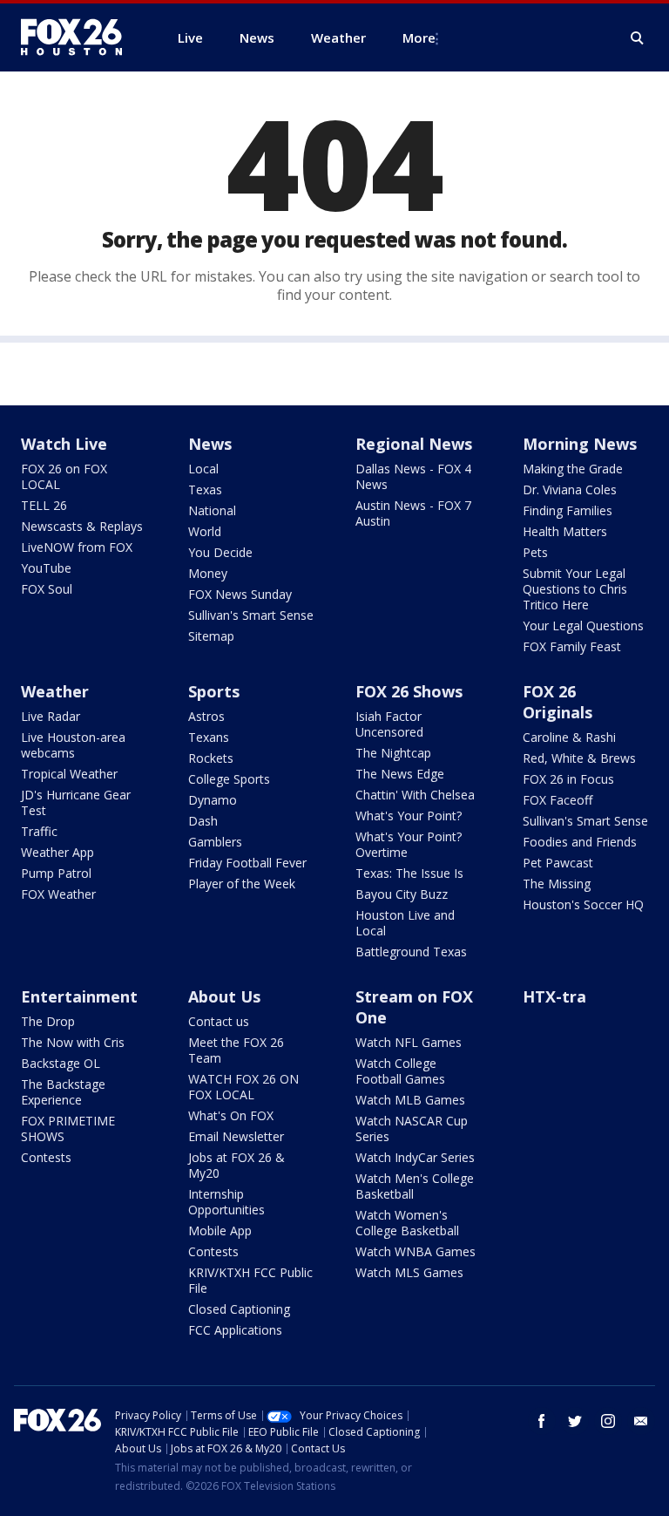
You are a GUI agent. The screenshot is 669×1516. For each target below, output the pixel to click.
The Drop (48, 1021)
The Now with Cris (73, 1042)
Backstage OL (60, 1063)
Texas (205, 489)
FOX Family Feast (572, 646)
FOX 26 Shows (409, 691)
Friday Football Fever (247, 862)
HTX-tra (554, 996)
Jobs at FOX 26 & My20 (236, 1165)
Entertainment (79, 996)
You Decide (220, 552)
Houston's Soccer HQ (583, 904)
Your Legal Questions (583, 625)
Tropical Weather (69, 773)
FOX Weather (58, 894)
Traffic (39, 831)
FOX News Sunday (240, 594)
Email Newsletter (236, 1136)
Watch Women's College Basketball (407, 1223)
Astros (206, 716)
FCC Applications (235, 1330)
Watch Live (64, 443)
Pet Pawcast (558, 862)
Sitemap (211, 636)
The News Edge (399, 773)
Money (207, 573)
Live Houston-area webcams (73, 745)
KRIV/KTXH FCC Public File (250, 1280)
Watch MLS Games (409, 1272)
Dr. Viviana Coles (570, 489)
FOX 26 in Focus (568, 779)
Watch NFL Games (408, 1042)
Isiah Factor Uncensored (389, 724)
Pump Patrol (56, 873)
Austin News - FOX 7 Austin (413, 513)
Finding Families (567, 510)
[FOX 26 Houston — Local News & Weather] (78, 37)
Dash (203, 820)
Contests (46, 1157)
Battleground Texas (411, 951)
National (212, 510)
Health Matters (565, 531)
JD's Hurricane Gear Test (76, 802)
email (641, 1421)
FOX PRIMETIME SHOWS (68, 1128)
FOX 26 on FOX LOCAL (64, 476)
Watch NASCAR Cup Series (411, 1128)
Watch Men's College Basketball (414, 1186)
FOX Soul (46, 589)
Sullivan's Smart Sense (251, 615)
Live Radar (50, 716)
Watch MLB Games (410, 1099)
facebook (542, 1421)
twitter (575, 1421)
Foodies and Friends (580, 841)
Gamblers (215, 841)
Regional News (413, 443)
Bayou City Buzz (401, 894)
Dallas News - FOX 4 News (413, 476)
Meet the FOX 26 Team (236, 1050)
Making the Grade (573, 468)
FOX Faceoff (557, 800)
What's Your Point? (408, 815)
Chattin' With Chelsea (415, 794)
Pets (535, 552)
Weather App (57, 852)
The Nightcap (393, 752)
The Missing (557, 883)
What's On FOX (231, 1115)
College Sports (229, 779)
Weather (55, 691)
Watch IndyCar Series (415, 1157)
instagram (608, 1421)
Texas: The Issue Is (409, 873)
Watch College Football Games (400, 1071)
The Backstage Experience (63, 1092)
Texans (208, 737)
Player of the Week (241, 883)
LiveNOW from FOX (76, 547)
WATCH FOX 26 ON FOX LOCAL (243, 1087)
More (419, 37)
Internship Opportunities (226, 1202)
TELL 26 (44, 505)
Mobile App (220, 1230)
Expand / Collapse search (637, 38)
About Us (224, 996)
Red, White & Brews (579, 758)
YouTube (46, 568)
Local (203, 468)
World (204, 531)
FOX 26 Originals (557, 702)
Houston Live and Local (405, 923)
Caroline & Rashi (569, 737)
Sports (214, 691)
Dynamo (212, 800)
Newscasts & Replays (82, 526)
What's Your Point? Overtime (408, 844)
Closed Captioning (239, 1309)
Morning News (580, 443)
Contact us (218, 1021)
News (210, 443)
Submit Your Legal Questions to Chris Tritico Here (575, 589)
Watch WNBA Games (415, 1251)
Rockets (210, 758)
